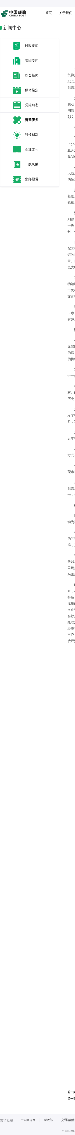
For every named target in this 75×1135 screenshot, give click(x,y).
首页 (48, 13)
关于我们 (65, 13)
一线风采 (31, 164)
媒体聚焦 (31, 90)
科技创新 (31, 134)
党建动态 (31, 105)
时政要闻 (31, 45)
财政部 (48, 1120)
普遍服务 (31, 120)
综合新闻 (31, 75)
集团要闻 (31, 60)
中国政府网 (28, 1120)
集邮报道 (31, 179)
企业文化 (31, 149)
